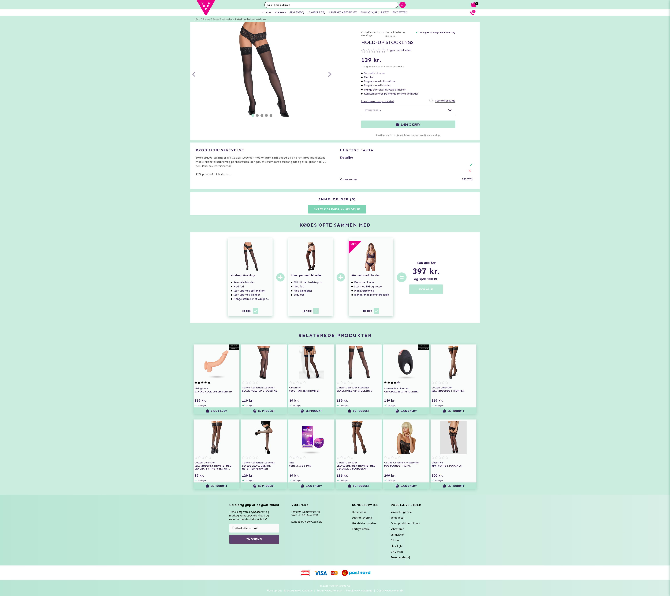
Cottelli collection (222, 19)
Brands (206, 19)
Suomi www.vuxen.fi (329, 590)
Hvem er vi (359, 512)
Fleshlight (397, 546)
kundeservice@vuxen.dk (306, 521)
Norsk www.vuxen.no (359, 590)
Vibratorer (397, 529)
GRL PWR (397, 551)
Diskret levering (362, 517)
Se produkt (266, 411)
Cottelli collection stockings (250, 19)
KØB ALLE (426, 289)
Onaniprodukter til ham (405, 523)
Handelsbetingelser (364, 523)
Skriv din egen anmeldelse (337, 209)
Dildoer (395, 540)
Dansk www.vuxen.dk (390, 590)
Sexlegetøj (397, 517)
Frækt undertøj (400, 557)
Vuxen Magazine (401, 512)
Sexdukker (397, 534)
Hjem (197, 19)
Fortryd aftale (361, 529)
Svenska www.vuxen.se (298, 590)
